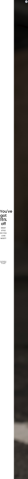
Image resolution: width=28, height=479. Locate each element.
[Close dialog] (26, 2)
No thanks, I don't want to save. (3, 262)
